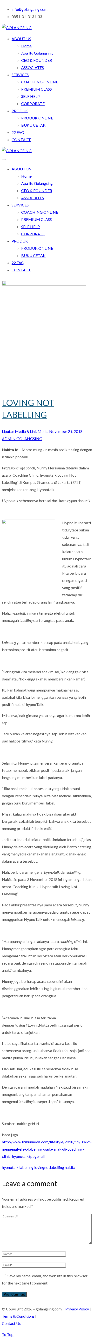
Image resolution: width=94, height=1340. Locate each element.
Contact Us (11, 1323)
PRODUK (20, 110)
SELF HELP (30, 96)
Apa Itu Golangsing (37, 53)
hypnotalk (10, 1167)
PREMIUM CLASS (36, 89)
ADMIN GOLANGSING (22, 438)
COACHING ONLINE (39, 82)
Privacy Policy (77, 1309)
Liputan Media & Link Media (25, 431)
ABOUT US (21, 38)
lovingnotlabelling (49, 1167)
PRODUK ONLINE (37, 118)
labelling (26, 1167)
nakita (70, 1167)
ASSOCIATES (32, 67)
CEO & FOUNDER (36, 60)
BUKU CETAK (33, 125)
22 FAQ (18, 132)
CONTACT (21, 139)
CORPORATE (33, 103)
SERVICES (20, 74)
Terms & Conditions (18, 1316)
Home (26, 46)
